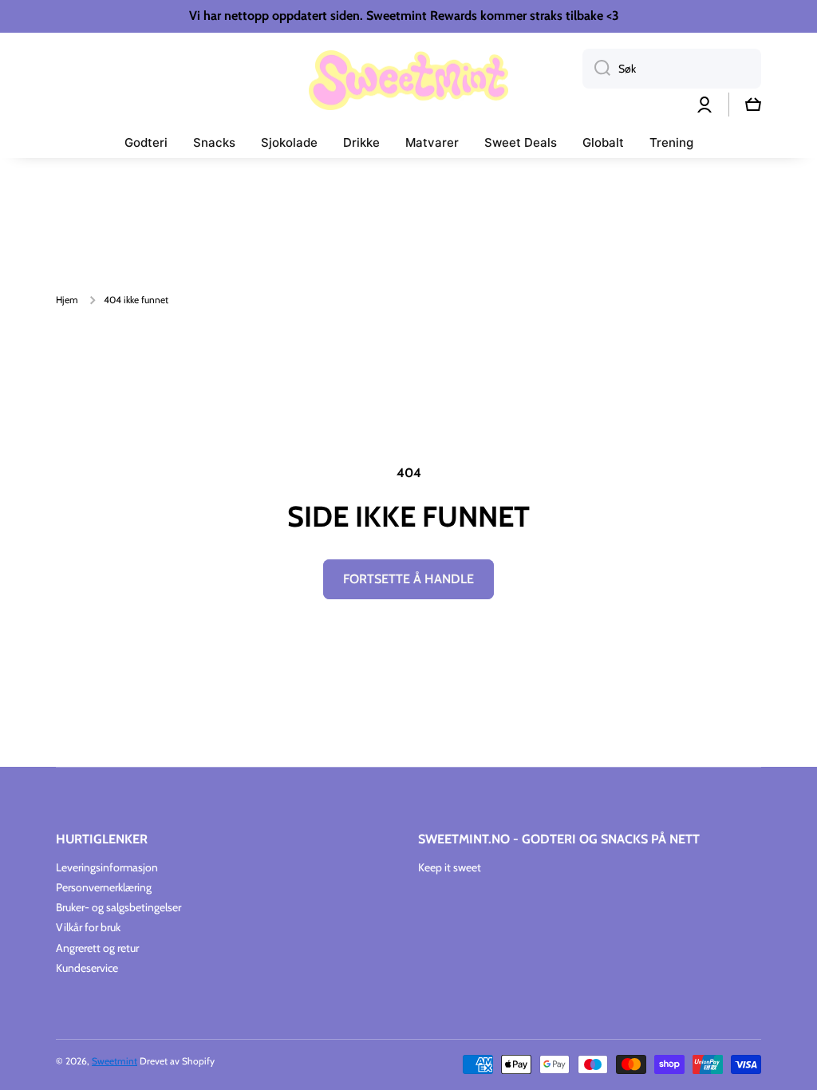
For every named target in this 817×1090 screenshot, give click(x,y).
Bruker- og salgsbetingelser (118, 907)
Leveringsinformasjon (107, 867)
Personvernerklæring (104, 887)
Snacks (214, 142)
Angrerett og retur (97, 948)
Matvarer (432, 142)
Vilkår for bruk (88, 927)
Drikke (361, 142)
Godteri (146, 142)
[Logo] (408, 80)
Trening (671, 142)
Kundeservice (87, 968)
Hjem (67, 300)
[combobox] (671, 69)
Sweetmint (114, 1061)
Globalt (603, 142)
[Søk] (596, 69)
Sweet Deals (520, 142)
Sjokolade (289, 142)
